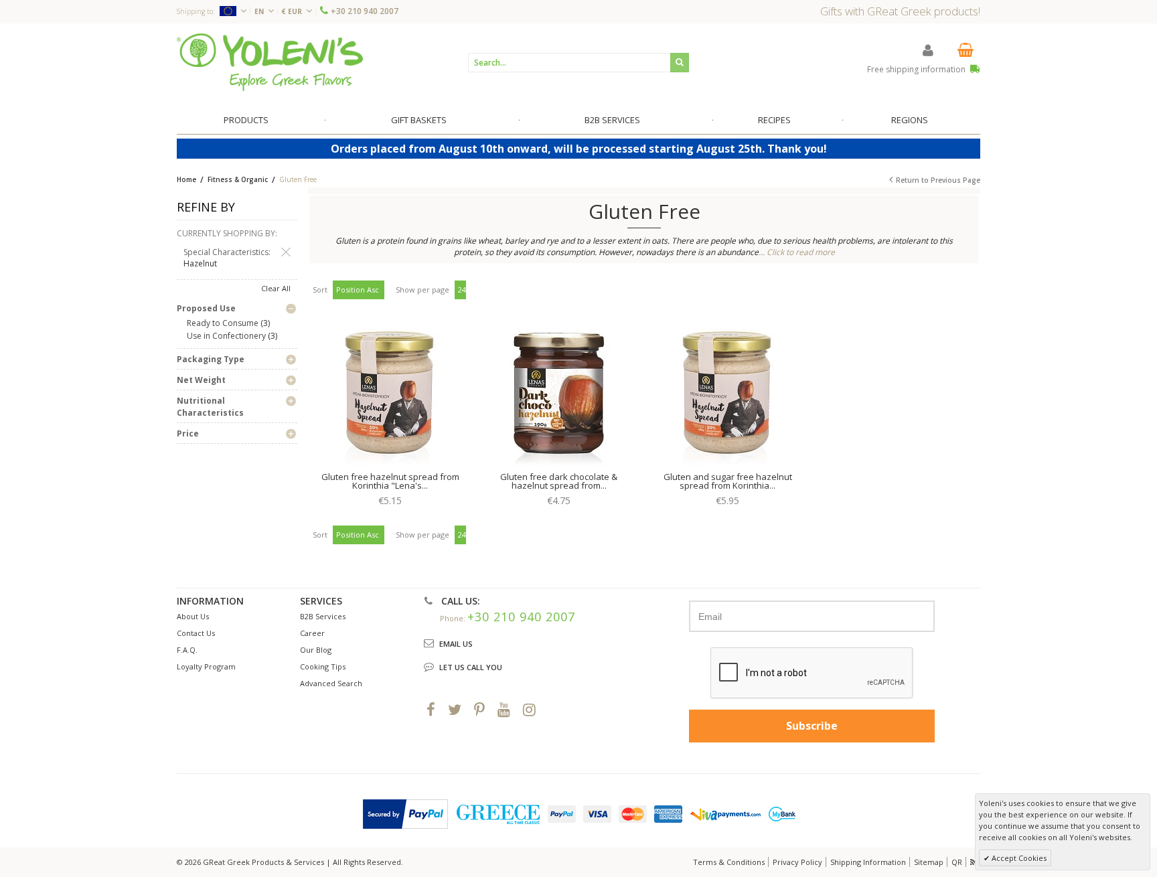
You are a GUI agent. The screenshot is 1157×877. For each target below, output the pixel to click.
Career (312, 633)
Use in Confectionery (226, 335)
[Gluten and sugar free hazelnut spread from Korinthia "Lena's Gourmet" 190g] (727, 395)
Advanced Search (331, 683)
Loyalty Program (206, 666)
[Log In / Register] (928, 50)
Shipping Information (868, 862)
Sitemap (928, 862)
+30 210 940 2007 (364, 11)
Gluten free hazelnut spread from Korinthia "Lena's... (390, 481)
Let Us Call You (470, 667)
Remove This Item (286, 252)
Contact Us (196, 633)
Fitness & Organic (238, 179)
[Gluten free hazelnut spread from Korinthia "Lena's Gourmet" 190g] (390, 395)
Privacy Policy (797, 862)
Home (186, 179)
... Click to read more (797, 252)
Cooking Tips (322, 666)
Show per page (422, 290)
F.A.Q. (187, 650)
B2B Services (322, 616)
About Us (193, 616)
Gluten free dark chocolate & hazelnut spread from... (558, 481)
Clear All (276, 288)
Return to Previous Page (938, 180)
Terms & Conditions (729, 862)
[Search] (679, 62)
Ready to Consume (222, 323)
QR (956, 862)
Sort (320, 290)
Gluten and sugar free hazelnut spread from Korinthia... (728, 481)
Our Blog (315, 650)
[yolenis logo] (270, 62)
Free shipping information (917, 69)
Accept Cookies (1018, 858)
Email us (456, 644)
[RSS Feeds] (974, 862)
